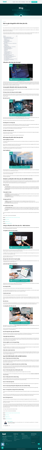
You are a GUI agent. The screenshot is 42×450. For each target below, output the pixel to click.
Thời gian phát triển (6, 45)
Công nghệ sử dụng (6, 44)
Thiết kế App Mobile (24, 435)
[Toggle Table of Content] (16, 36)
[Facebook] (4, 425)
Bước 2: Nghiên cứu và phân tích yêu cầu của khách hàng (10, 56)
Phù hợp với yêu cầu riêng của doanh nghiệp (8, 38)
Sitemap (15, 440)
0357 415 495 (34, 1)
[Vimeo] (9, 425)
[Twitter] (8, 425)
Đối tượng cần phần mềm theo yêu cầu (7, 41)
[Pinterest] (6, 425)
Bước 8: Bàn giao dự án (6, 60)
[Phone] (3, 425)
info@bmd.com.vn (7, 221)
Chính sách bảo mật (16, 439)
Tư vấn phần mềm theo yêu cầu (7, 51)
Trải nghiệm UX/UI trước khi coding (7, 47)
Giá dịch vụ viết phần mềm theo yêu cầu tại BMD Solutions (9, 43)
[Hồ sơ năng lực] (36, 448)
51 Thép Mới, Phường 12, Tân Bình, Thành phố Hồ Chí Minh (12, 217)
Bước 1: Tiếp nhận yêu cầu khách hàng (8, 55)
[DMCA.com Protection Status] (4, 445)
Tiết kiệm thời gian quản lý (6, 40)
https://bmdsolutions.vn (9, 223)
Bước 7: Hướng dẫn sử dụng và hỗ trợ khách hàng (9, 59)
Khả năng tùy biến (6, 49)
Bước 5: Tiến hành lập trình (6, 58)
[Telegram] (7, 425)
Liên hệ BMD (15, 436)
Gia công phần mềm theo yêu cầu (26, 438)
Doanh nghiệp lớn (6, 42)
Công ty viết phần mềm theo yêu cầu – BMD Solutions (9, 46)
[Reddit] (5, 425)
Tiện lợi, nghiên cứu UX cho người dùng (8, 53)
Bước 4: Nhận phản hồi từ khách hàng (7, 57)
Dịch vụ (5, 21)
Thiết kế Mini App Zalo (25, 436)
